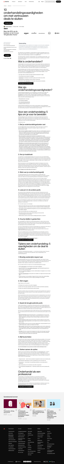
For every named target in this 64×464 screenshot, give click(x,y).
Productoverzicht (11, 431)
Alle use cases (20, 452)
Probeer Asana (8, 23)
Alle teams (29, 454)
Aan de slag (58, 1)
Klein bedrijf (30, 431)
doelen (23, 126)
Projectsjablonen (40, 445)
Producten (13, 1)
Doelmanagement (21, 436)
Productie (29, 449)
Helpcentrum (40, 431)
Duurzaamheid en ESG (51, 453)
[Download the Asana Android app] (52, 462)
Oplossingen (20, 1)
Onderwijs (29, 447)
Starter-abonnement (12, 439)
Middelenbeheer (11, 450)
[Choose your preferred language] (39, 2)
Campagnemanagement (22, 431)
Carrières (48, 436)
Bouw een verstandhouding (23, 273)
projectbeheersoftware (22, 384)
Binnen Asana (49, 438)
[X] (24, 461)
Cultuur (48, 440)
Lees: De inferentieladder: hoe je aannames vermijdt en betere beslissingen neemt (32, 346)
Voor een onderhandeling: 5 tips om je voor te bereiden (10, 48)
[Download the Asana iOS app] (46, 462)
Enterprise (10, 443)
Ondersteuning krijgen (41, 433)
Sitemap (39, 452)
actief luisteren (23, 266)
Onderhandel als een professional (8, 51)
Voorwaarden (36, 461)
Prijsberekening (31, 1)
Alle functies (11, 433)
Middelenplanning (21, 445)
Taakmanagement (21, 450)
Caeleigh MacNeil (9, 26)
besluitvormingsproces (22, 228)
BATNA (38, 145)
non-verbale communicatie (32, 268)
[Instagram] (27, 461)
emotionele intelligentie (26, 270)
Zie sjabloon (7, 55)
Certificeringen (40, 436)
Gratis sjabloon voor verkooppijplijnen (25, 83)
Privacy (48, 448)
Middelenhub (40, 440)
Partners (39, 450)
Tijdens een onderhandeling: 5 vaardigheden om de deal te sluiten (10, 50)
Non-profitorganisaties (32, 451)
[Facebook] (29, 461)
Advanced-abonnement (13, 441)
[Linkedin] (25, 461)
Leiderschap (49, 433)
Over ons (48, 431)
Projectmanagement (12, 448)
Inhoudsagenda (21, 433)
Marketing (29, 433)
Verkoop (29, 440)
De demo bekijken (7, 58)
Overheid (29, 445)
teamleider (29, 71)
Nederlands (19, 461)
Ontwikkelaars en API (41, 448)
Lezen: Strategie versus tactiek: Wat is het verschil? (27, 169)
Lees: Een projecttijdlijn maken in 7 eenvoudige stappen (27, 238)
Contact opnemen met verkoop (50, 1)
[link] (5, 6)
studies (38, 53)
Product (29, 438)
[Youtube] (30, 461)
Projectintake (20, 448)
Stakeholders (21, 77)
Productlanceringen (21, 443)
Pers (48, 442)
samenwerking (41, 351)
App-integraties (11, 445)
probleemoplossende (21, 355)
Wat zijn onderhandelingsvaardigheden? (9, 45)
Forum (39, 438)
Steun (26, 1)
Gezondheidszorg (31, 442)
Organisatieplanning (21, 441)
